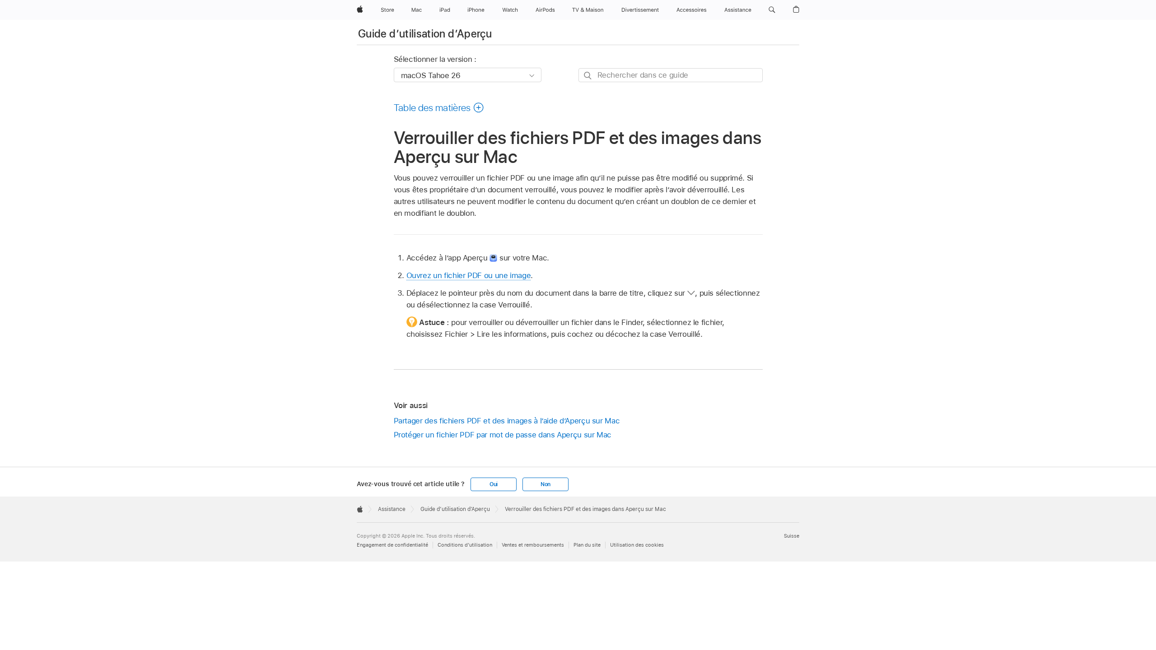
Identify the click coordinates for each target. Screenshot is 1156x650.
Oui (493, 484)
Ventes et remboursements (533, 545)
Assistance (392, 509)
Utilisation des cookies (637, 545)
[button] (772, 10)
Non (545, 484)
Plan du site (587, 545)
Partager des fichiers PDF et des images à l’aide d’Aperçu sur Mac (507, 420)
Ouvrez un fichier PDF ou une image (468, 275)
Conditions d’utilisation (465, 545)
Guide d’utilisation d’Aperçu (425, 33)
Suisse (791, 536)
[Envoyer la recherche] (588, 75)
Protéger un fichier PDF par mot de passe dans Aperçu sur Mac (503, 434)
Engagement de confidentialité (392, 545)
